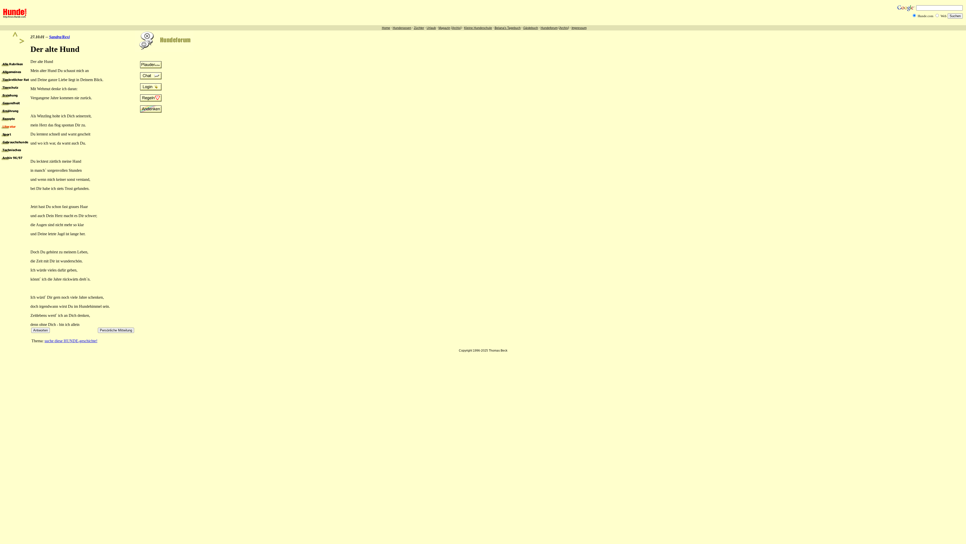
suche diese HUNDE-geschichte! (71, 341)
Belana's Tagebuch (508, 28)
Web (944, 16)
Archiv (456, 28)
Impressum (579, 28)
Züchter (419, 28)
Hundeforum (549, 28)
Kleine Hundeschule (478, 28)
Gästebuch (530, 28)
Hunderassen (402, 28)
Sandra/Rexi (59, 37)
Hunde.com (925, 16)
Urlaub (431, 28)
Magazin (444, 28)
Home (386, 28)
